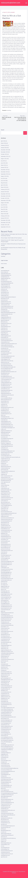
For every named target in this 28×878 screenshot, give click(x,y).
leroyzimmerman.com (5, 827)
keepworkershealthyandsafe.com (8, 312)
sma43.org (3, 743)
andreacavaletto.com (5, 477)
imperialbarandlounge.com (6, 390)
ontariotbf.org (4, 309)
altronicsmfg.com (5, 293)
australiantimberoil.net (6, 363)
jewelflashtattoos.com (6, 318)
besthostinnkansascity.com (7, 850)
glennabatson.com (5, 524)
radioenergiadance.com (6, 335)
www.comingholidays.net (6, 505)
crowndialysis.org (4, 449)
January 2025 (4, 167)
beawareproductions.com (6, 563)
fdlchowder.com (4, 735)
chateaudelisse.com (5, 342)
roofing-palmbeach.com (6, 382)
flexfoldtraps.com (5, 718)
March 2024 (3, 187)
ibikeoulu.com (4, 566)
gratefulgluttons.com (6, 493)
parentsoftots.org (5, 684)
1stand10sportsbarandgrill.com (8, 427)
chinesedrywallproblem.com (7, 617)
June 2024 (3, 180)
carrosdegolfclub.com (5, 370)
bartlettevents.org (5, 351)
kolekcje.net (3, 463)
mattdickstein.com (5, 693)
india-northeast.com (5, 381)
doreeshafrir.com (4, 559)
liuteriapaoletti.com (5, 614)
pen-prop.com (4, 706)
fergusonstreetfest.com (6, 804)
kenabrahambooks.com (6, 536)
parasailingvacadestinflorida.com (8, 815)
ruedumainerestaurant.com (7, 550)
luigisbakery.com (4, 754)
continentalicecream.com (6, 530)
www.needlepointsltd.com (7, 737)
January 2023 (4, 218)
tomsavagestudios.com (6, 455)
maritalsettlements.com (6, 605)
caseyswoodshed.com (5, 654)
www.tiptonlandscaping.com (7, 748)
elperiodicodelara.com (6, 273)
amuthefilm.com (4, 539)
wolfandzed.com (4, 757)
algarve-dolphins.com (5, 598)
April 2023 (3, 211)
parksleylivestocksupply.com (7, 479)
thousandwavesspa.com (6, 637)
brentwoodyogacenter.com (7, 746)
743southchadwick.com (6, 379)
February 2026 (4, 145)
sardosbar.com (4, 404)
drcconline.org (4, 643)
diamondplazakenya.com (6, 796)
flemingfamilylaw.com (6, 830)
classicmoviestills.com (6, 499)
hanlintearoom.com (5, 821)
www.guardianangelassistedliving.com (9, 793)
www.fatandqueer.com (6, 723)
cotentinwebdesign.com (6, 357)
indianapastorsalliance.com (7, 651)
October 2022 (4, 224)
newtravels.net (4, 300)
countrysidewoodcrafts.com (7, 306)
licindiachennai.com (5, 276)
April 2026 (3, 141)
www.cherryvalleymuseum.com (8, 356)
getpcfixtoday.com (5, 320)
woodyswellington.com (6, 782)
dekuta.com (3, 759)
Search (2, 129)
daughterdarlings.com (5, 278)
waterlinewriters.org (5, 681)
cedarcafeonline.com (5, 284)
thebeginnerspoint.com (6, 503)
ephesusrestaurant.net (6, 780)
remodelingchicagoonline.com (7, 745)
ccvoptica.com (4, 751)
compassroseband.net (5, 665)
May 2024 (3, 182)
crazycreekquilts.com (5, 531)
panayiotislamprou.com (6, 339)
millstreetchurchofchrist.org (7, 813)
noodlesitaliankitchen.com (6, 314)
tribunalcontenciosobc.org (6, 519)
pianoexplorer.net (5, 773)
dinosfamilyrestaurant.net (6, 365)
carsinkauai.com (4, 811)
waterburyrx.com (4, 647)
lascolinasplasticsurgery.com (7, 740)
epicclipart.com (4, 325)
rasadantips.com (4, 290)
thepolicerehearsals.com (6, 514)
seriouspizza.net (4, 664)
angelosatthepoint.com (6, 650)
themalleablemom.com (6, 573)
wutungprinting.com (5, 603)
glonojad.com (4, 553)
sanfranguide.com (5, 507)
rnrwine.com (3, 832)
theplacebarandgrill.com (6, 645)
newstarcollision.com (5, 435)
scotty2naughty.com (5, 558)
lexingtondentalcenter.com (7, 446)
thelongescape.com (5, 591)
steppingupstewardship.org (7, 749)
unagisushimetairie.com (6, 317)
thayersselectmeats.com (6, 673)
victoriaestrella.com (5, 636)
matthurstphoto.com (5, 807)
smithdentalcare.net (5, 852)
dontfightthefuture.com (6, 384)
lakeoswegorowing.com (6, 833)
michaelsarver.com (5, 440)
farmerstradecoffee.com (6, 687)
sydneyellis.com (4, 447)
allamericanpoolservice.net (7, 452)
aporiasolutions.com (5, 675)
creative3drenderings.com (6, 685)
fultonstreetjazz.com (5, 349)
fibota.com (3, 788)
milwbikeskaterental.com (6, 606)
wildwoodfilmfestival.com (7, 345)
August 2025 (4, 158)
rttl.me (2, 846)
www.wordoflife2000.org (6, 398)
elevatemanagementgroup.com (8, 825)
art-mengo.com (4, 584)
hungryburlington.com (5, 577)
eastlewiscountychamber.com (7, 517)
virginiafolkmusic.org (5, 458)
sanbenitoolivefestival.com (7, 497)
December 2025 (4, 149)
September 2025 (4, 156)
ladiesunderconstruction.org (7, 360)
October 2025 (4, 154)
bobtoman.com (4, 329)
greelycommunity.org (5, 549)
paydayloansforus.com (6, 301)
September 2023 (4, 200)
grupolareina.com (4, 354)
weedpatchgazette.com (6, 413)
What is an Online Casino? (6, 117)
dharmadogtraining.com (6, 843)
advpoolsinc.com (4, 648)
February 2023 (4, 216)
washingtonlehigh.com (6, 752)
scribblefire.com (4, 472)
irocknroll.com (4, 396)
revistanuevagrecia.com (6, 555)
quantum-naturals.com (6, 801)
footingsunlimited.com (6, 729)
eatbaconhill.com (5, 295)
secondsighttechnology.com (7, 438)
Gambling (9, 110)
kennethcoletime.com (5, 575)
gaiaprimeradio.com (5, 586)
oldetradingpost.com (5, 359)
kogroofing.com (4, 332)
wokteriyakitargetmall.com (7, 444)
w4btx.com (3, 429)
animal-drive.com (4, 668)
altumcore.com (4, 667)
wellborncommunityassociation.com (9, 343)
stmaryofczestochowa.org (7, 569)
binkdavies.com (4, 533)
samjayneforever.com (5, 805)
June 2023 (3, 207)
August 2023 (4, 202)
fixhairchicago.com (5, 656)
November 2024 (4, 171)
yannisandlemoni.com (5, 412)
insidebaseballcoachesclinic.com (8, 810)
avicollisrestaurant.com (6, 642)
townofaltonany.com (5, 609)
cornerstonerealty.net (5, 766)
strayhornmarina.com (5, 525)
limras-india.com (4, 272)
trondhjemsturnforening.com (7, 794)
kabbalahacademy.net (5, 432)
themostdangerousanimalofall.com (9, 513)
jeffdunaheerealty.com (6, 713)
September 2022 (4, 227)
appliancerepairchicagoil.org (7, 307)
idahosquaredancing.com (6, 399)
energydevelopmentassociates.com (8, 371)
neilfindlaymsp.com (5, 640)
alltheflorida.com (4, 808)
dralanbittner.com (5, 410)
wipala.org (3, 483)
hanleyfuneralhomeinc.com (7, 424)
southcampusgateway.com (7, 340)
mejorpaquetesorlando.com (7, 426)
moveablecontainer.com (6, 353)
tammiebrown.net (5, 587)
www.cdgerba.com (5, 790)
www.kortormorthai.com (6, 721)
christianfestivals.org (5, 595)
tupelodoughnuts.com (6, 421)
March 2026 (3, 143)
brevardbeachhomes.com (6, 376)
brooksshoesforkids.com (6, 671)
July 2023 (3, 205)
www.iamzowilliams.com (6, 769)
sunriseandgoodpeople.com (7, 615)
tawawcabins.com (5, 401)
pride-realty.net (4, 816)
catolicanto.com (4, 465)
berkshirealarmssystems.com (7, 407)
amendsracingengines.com (6, 720)
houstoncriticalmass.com (6, 511)
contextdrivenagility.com (6, 564)
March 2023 (3, 213)
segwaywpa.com (4, 676)
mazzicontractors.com (6, 777)
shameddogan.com (5, 682)
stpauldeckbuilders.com (6, 727)
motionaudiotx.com (5, 844)
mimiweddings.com (5, 849)
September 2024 (4, 174)
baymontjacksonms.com (6, 608)
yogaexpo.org (4, 474)
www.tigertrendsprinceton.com (7, 707)
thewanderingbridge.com (6, 572)
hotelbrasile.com (4, 348)
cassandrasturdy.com (5, 496)
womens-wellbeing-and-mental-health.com (10, 457)
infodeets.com (4, 279)
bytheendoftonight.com (6, 489)
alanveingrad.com (5, 600)
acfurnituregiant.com (5, 286)
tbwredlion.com (4, 797)
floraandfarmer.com (5, 373)
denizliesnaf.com (4, 657)
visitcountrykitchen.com (10, 2)
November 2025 (4, 152)
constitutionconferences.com (7, 659)
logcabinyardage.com (5, 689)
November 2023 (4, 196)
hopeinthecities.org (5, 491)
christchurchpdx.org (5, 535)
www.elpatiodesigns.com (6, 785)
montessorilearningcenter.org (7, 802)
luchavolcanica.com (5, 628)
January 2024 (4, 191)
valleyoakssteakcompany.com (7, 653)
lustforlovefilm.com (5, 541)
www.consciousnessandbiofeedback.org (9, 768)
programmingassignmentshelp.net (8, 297)
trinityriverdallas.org (5, 468)
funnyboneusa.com (5, 622)
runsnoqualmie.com (5, 731)
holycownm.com (4, 629)
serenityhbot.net (4, 701)
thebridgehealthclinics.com (7, 679)
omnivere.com (4, 289)
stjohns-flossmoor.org (6, 620)
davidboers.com (4, 690)
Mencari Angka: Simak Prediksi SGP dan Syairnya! (11, 237)
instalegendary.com (5, 311)
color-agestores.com (5, 482)
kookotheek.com (4, 337)
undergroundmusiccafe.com (7, 853)
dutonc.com (3, 589)
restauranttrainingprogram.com (8, 451)
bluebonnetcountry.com (6, 323)
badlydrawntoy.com (5, 695)
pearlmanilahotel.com (6, 326)
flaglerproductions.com (6, 527)
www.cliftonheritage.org (6, 741)
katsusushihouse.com (5, 547)
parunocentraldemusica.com (7, 791)
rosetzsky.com (4, 552)
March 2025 (3, 165)
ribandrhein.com (4, 461)
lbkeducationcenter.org (6, 466)
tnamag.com (3, 670)
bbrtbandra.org (4, 321)
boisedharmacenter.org (6, 480)
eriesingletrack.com (5, 416)
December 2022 (4, 220)
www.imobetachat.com (6, 692)
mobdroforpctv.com (5, 494)
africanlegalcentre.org (6, 545)
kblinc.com (3, 415)
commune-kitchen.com (6, 538)
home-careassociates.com (6, 475)
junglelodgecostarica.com (6, 594)
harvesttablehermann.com (7, 368)
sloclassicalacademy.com (6, 521)
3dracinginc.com (4, 510)
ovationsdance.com (5, 460)
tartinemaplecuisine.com (6, 580)
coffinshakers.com (5, 567)
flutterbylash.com (5, 819)
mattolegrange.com (5, 592)
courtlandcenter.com (5, 639)
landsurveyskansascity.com (7, 726)
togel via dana (4, 260)
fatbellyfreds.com (5, 783)
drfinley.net (3, 829)
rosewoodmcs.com (5, 763)
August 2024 (4, 176)
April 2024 (3, 185)
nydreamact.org (4, 315)
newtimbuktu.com (5, 292)
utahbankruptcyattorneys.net (7, 395)
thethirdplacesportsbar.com (7, 779)
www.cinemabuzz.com (6, 760)
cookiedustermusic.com (6, 623)
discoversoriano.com (5, 502)
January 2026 (4, 147)
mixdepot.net (4, 762)
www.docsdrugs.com (5, 732)
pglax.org (3, 611)
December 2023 (4, 193)
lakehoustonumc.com (5, 696)
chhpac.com (3, 841)
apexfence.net (4, 857)
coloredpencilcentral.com (6, 387)
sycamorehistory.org (5, 765)
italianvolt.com (4, 405)
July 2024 (3, 178)
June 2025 (3, 163)
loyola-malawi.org (5, 485)
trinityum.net (4, 776)
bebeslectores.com (5, 362)
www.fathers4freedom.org (7, 709)
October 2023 (4, 198)
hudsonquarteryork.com (6, 787)
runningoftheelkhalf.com (6, 712)
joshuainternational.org (6, 703)
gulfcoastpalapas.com (6, 678)
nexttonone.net (4, 699)
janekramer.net (4, 581)
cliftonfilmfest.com (5, 388)
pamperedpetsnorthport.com (7, 418)
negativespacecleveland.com (7, 612)
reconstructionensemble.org (7, 625)
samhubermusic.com (5, 855)
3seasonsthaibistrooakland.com (8, 471)
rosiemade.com (4, 419)
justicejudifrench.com (5, 570)
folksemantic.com (5, 402)
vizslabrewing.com (5, 409)
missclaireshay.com (5, 270)
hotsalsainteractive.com (6, 281)
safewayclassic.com (5, 304)
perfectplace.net (4, 469)
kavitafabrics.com (5, 626)
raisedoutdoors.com (5, 391)
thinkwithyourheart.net (6, 393)
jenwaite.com (4, 824)
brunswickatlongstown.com (7, 578)
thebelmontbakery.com (6, 303)
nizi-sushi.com (4, 583)
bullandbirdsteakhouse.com (7, 738)
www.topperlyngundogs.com (7, 710)
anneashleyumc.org (5, 724)
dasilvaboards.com (5, 522)
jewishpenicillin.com (5, 454)
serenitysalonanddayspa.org (7, 283)
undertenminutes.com (5, 287)
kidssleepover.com (5, 298)
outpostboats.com (5, 488)
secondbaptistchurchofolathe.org (8, 838)
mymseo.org (3, 839)
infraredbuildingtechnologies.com (8, 367)
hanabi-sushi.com (4, 755)
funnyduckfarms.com (5, 822)
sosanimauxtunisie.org (6, 331)
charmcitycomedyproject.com (7, 561)
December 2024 (4, 169)
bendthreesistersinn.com (6, 619)
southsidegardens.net (5, 774)
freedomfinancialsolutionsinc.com (8, 717)
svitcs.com (3, 662)
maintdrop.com (4, 328)
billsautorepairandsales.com (7, 799)
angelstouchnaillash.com (6, 430)
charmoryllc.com (4, 508)
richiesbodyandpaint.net (6, 275)
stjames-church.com (5, 556)
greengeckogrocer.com (6, 441)
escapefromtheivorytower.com (7, 377)
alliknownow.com (5, 516)
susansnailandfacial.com (6, 704)
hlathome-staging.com (6, 443)
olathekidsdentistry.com (6, 423)
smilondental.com (5, 433)
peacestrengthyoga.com (6, 715)
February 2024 (4, 189)
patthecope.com (4, 661)
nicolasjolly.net (4, 542)
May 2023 (3, 209)
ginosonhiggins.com (5, 601)
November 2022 (4, 222)
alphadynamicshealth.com (6, 818)
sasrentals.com (4, 437)
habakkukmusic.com (5, 698)
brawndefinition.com (5, 528)
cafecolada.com (4, 500)
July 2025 (3, 160)
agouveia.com (4, 836)
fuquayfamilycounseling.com (7, 835)
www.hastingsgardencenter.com (8, 771)
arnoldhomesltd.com (5, 385)
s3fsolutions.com (5, 374)
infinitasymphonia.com (6, 544)
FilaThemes (14, 872)
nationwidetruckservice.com (7, 631)
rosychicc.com (4, 486)
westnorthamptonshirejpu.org (7, 346)
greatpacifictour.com (5, 634)
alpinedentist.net (4, 334)
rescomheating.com (5, 847)
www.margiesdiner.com (6, 734)
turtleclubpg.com (5, 633)
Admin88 (13, 12)
